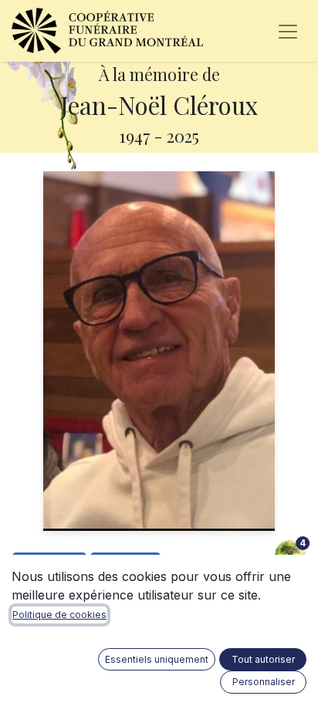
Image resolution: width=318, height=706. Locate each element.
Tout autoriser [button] (263, 659)
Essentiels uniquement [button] (156, 659)
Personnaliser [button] (263, 681)
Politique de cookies (59, 614)
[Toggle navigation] (287, 31)
